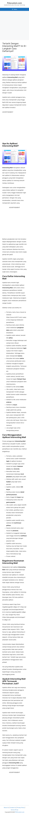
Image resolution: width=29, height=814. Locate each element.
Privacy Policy (21, 807)
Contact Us (13, 807)
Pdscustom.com (14, 3)
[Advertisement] (14, 25)
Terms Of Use (14, 810)
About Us (6, 807)
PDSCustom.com (19, 812)
